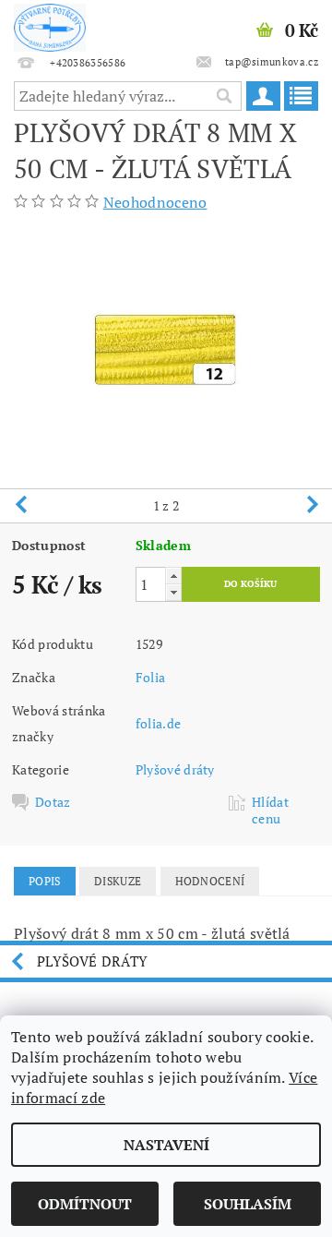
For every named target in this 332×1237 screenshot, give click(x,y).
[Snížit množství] (173, 592)
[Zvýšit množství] (173, 575)
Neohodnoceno (155, 202)
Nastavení (166, 1145)
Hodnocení (210, 881)
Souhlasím (247, 1204)
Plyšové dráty (175, 769)
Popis (45, 881)
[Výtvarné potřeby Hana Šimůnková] (50, 24)
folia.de (159, 723)
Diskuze (117, 881)
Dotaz (53, 802)
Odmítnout (85, 1204)
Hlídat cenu (270, 810)
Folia (151, 677)
